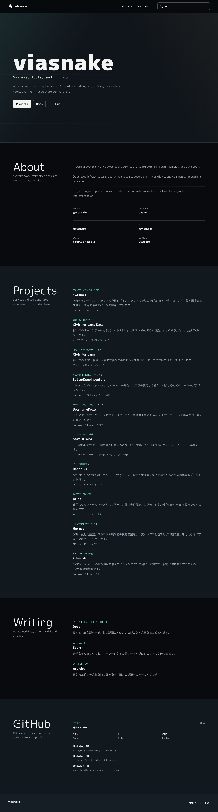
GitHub (55, 104)
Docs (138, 6)
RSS (207, 803)
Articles (149, 6)
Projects (127, 6)
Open (202, 723)
